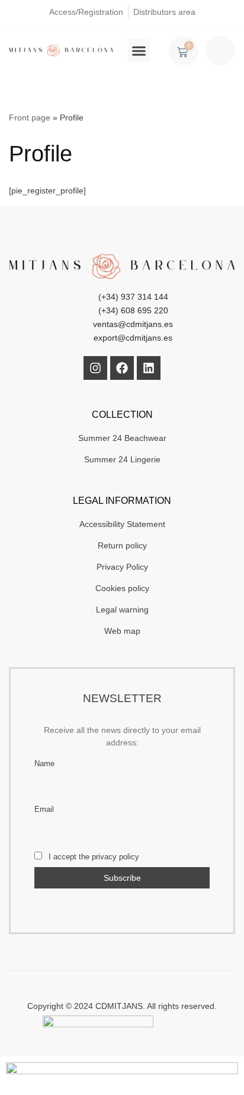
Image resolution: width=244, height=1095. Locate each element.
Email (44, 809)
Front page (29, 117)
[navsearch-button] (220, 50)
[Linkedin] (148, 368)
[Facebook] (122, 368)
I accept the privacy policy (92, 857)
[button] (139, 50)
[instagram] (95, 368)
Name (44, 764)
